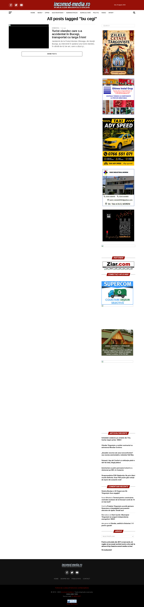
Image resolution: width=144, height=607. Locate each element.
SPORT (111, 13)
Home (56, 579)
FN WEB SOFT (76, 596)
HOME (33, 13)
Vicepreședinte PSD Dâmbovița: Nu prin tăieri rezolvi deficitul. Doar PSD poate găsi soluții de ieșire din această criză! (118, 478)
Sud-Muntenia (57, 13)
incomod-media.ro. (67, 592)
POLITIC (96, 13)
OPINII (47, 13)
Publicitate (76, 579)
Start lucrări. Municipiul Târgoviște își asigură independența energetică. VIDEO (115, 517)
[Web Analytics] (72, 602)
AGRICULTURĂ (85, 13)
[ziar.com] (118, 267)
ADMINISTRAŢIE (72, 13)
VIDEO (103, 13)
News (40, 13)
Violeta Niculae (107, 491)
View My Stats (72, 604)
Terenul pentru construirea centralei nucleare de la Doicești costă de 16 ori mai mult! (118, 500)
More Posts (52, 54)
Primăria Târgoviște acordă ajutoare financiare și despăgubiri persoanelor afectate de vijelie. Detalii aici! (118, 508)
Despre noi (65, 579)
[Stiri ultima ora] (110, 269)
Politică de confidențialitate (79, 588)
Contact (86, 579)
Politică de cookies (61, 588)
